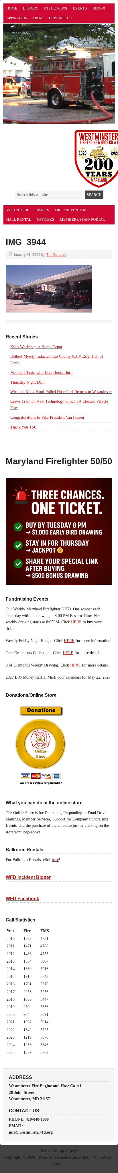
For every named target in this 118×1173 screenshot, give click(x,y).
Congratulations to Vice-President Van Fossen (47, 417)
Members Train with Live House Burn (41, 372)
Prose (43, 1157)
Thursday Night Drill (27, 382)
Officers (45, 219)
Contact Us (60, 18)
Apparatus (16, 18)
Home (11, 8)
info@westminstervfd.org (31, 1132)
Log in (59, 1163)
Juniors (41, 210)
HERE (76, 622)
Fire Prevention (70, 210)
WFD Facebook (22, 898)
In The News (55, 8)
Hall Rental (18, 219)
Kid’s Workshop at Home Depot (36, 347)
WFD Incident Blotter (28, 877)
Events (80, 8)
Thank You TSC (23, 427)
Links (38, 18)
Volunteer (17, 210)
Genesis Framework (72, 1157)
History (30, 8)
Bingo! (99, 8)
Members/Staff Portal (82, 219)
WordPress (102, 1157)
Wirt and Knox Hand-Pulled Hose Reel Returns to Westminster (61, 392)
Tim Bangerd (56, 254)
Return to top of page (59, 1151)
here (55, 860)
